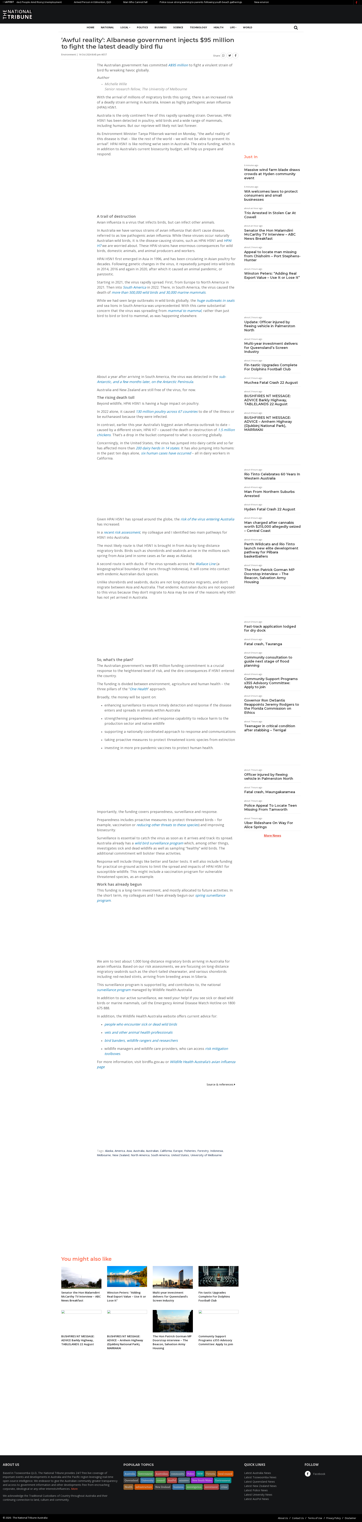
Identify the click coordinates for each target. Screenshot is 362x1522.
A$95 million (178, 65)
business (178, 1487)
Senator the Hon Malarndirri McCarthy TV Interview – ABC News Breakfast (270, 234)
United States (180, 1155)
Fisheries (190, 1151)
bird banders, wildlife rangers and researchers (141, 1040)
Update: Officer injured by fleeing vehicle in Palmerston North (269, 326)
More (74, 1489)
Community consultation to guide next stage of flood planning (268, 661)
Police (190, 1473)
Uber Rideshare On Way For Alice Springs (268, 825)
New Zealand (120, 1155)
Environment (222, 1480)
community (177, 1473)
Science (178, 27)
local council (225, 1473)
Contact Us (298, 1518)
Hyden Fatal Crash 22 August (269, 509)
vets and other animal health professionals (138, 1032)
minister (184, 1480)
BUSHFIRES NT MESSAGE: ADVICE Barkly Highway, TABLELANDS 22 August (267, 400)
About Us (283, 1518)
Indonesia (216, 1151)
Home (90, 27)
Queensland (131, 1480)
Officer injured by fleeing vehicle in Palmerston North (268, 777)
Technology (198, 27)
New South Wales (202, 1480)
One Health (139, 689)
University (147, 1480)
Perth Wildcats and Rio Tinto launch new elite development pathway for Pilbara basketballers (271, 550)
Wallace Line (206, 563)
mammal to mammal (184, 310)
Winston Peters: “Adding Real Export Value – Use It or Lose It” (272, 275)
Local (124, 27)
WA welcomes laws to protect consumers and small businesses (271, 195)
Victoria (210, 1473)
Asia (129, 1151)
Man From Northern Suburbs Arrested (269, 494)
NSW (200, 1473)
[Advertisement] (290, 13)
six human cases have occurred (166, 453)
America (120, 1151)
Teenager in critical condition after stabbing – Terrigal (269, 728)
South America (134, 287)
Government (145, 1473)
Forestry (203, 1151)
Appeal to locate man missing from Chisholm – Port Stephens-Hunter (272, 256)
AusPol (172, 1480)
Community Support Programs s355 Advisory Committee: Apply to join (271, 683)
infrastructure (144, 1487)
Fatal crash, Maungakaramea (269, 792)
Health (218, 27)
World (247, 27)
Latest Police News (256, 1490)
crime (224, 1487)
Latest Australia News (257, 1473)
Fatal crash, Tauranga (263, 644)
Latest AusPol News (256, 1499)
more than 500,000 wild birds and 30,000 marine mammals (159, 292)
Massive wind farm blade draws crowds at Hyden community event (272, 174)
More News (272, 835)
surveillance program (114, 989)
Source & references (220, 1084)
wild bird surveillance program (159, 843)
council (161, 1480)
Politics (142, 27)
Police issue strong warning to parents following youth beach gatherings (168, 2)
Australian (152, 1151)
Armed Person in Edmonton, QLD (60, 2)
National (107, 27)
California (166, 1151)
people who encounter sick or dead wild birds (140, 1024)
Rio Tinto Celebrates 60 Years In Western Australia (272, 476)
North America (140, 1155)
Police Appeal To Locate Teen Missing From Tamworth (270, 808)
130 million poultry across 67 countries (167, 411)
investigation (194, 1487)
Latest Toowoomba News (260, 1477)
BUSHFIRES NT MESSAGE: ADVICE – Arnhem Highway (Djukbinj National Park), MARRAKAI (268, 424)
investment (211, 1487)
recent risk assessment (122, 532)
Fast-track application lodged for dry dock (270, 628)
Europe (178, 1151)
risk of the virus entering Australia (207, 519)
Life (232, 27)
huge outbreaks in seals (216, 300)
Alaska (109, 1151)
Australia (138, 1151)
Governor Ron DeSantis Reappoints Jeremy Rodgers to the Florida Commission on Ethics (271, 706)
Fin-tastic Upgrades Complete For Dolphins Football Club (270, 367)
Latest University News (258, 1494)
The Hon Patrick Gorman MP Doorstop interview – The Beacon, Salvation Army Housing (269, 576)
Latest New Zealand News (260, 1486)
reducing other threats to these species (168, 825)
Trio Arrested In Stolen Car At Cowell (270, 215)
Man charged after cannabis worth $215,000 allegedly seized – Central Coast (272, 527)
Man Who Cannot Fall (103, 2)
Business (161, 27)
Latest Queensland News (259, 1481)
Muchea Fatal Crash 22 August (271, 383)
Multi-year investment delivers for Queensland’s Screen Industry (271, 348)
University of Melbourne (206, 1155)
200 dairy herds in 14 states (157, 448)
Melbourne (104, 1155)
